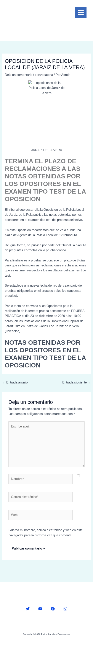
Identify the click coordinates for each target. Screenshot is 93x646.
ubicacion (12, 331)
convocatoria (44, 75)
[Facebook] (53, 609)
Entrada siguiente (76, 382)
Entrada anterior (15, 382)
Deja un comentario (18, 75)
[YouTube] (40, 609)
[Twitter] (28, 609)
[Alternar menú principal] (81, 12)
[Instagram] (65, 609)
